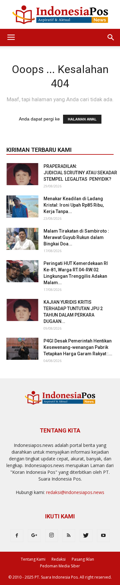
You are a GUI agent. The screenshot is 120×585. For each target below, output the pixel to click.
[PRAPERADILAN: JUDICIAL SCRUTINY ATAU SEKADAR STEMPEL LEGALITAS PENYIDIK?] (22, 174)
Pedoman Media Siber (60, 566)
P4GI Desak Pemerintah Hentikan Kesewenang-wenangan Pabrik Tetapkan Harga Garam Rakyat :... (78, 347)
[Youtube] (103, 535)
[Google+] (34, 535)
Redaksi (59, 559)
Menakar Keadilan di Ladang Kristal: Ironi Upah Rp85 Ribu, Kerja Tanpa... (74, 205)
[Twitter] (86, 535)
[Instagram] (51, 535)
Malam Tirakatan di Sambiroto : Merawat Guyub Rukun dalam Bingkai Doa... (76, 237)
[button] (111, 37)
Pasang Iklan (83, 559)
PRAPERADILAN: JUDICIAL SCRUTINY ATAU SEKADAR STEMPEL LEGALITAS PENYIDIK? (81, 173)
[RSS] (68, 535)
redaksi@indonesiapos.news (75, 492)
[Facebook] (17, 535)
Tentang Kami (33, 559)
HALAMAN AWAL (82, 119)
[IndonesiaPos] (60, 15)
